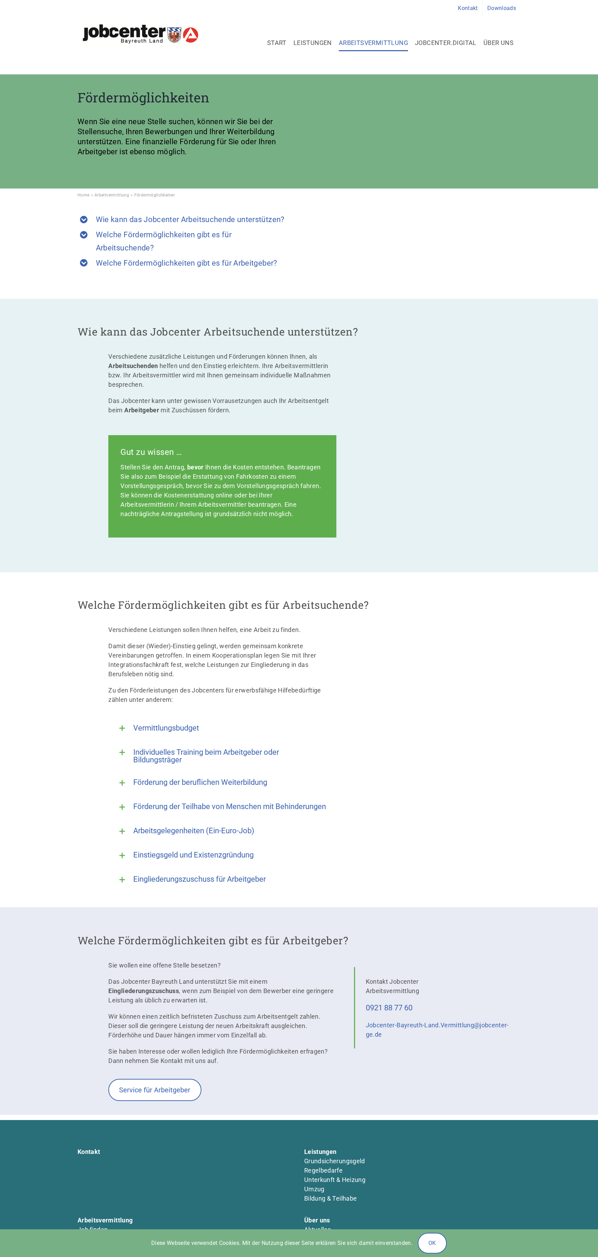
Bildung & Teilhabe (330, 1198)
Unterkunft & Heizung (334, 1179)
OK (432, 1243)
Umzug (314, 1189)
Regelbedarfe (323, 1170)
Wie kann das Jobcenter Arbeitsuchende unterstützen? (190, 219)
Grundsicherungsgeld (334, 1161)
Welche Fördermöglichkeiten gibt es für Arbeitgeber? (186, 263)
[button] (222, 728)
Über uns (317, 1220)
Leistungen (320, 1151)
